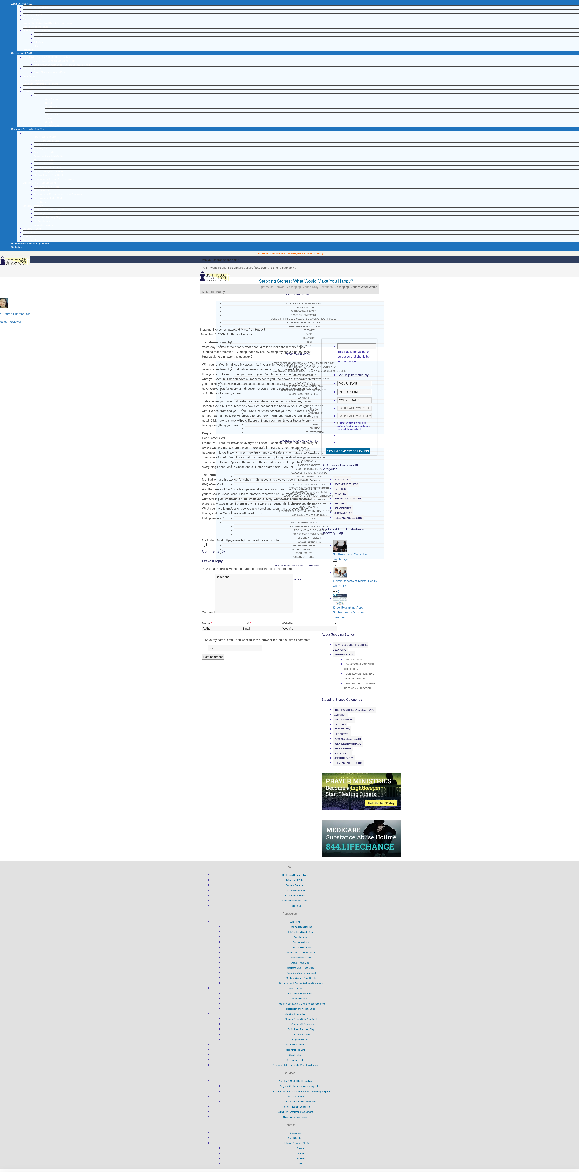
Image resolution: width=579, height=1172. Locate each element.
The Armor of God (357, 659)
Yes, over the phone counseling (308, 253)
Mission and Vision (31, 11)
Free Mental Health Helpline (47, 186)
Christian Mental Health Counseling (39, 182)
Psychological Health (347, 498)
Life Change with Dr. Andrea (47, 213)
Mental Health (295, 988)
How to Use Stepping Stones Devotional (350, 647)
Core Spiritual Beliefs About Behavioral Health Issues (48, 22)
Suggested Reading (43, 224)
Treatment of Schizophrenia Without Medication (295, 1065)
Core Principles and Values (35, 26)
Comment (208, 612)
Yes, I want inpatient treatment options (274, 253)
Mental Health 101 (42, 190)
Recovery (340, 503)
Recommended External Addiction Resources (55, 178)
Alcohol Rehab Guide (44, 159)
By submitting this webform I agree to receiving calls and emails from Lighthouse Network (353, 425)
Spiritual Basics (343, 654)
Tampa (48, 118)
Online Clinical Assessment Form (49, 72)
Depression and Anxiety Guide (48, 198)
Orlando (49, 122)
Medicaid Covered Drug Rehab (48, 175)
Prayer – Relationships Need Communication (359, 686)
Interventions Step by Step (46, 140)
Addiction (340, 714)
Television (38, 42)
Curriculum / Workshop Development (40, 83)
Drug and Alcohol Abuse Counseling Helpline (55, 60)
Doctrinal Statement (32, 19)
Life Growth (341, 733)
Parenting (340, 493)
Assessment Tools (31, 240)
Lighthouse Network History (36, 7)
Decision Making (343, 719)
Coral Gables (51, 98)
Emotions (340, 488)
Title (205, 648)
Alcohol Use (341, 479)
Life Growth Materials (33, 205)
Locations (27, 91)
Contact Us (295, 1132)
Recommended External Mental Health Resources (58, 194)
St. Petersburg (52, 125)
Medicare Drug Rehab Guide (47, 167)
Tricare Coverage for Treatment (49, 171)
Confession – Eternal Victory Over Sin (359, 676)
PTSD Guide (40, 201)
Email (245, 623)
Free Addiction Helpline (45, 136)
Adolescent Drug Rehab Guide (48, 155)
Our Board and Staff (32, 15)
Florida (37, 95)
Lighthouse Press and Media (36, 30)
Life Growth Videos (43, 220)
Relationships (342, 508)
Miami (48, 110)
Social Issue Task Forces (34, 87)
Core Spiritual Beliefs (295, 895)
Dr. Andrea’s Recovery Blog (47, 217)
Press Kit (38, 34)
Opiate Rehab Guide (44, 163)
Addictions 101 (41, 144)
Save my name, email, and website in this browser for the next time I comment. (258, 639)
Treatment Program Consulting (37, 79)
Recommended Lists (32, 232)
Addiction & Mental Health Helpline (295, 1081)
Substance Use (343, 513)
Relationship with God (347, 743)
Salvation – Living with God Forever (359, 666)
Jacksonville (51, 106)
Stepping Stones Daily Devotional (50, 209)
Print (36, 45)
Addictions (27, 133)
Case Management (32, 68)
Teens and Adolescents (348, 517)
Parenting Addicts (42, 148)
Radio (37, 38)
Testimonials (29, 49)
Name (206, 623)
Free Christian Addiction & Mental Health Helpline (46, 56)
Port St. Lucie (51, 114)
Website (287, 623)
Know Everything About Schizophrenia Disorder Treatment (348, 612)
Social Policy (29, 236)
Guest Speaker (30, 76)
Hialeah (48, 102)
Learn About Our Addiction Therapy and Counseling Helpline (63, 64)
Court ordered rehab (44, 152)
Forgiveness (342, 729)
